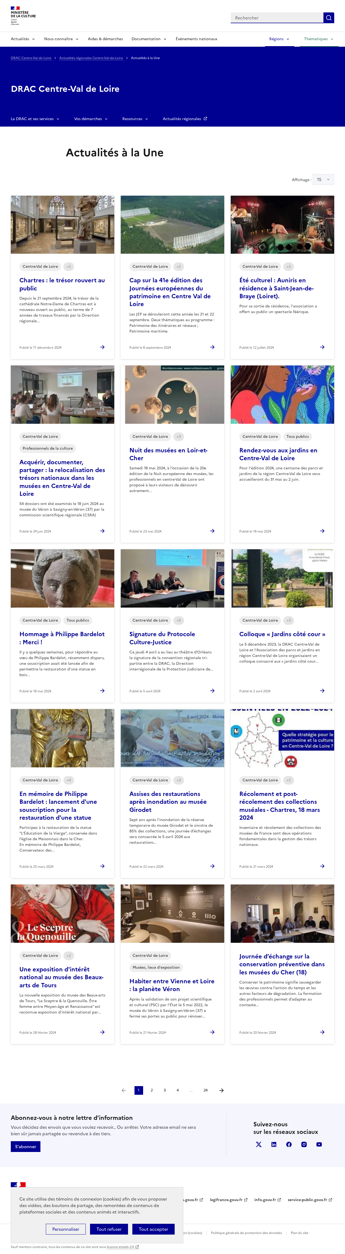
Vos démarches (88, 119)
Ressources (132, 119)
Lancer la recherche (328, 17)
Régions (276, 39)
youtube (319, 1144)
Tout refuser (109, 1229)
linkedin (273, 1144)
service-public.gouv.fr (307, 1200)
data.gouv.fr (187, 1200)
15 (319, 179)
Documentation (146, 39)
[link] (123, 1090)
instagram (304, 1144)
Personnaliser (65, 1229)
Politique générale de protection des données (246, 1233)
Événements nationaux (196, 39)
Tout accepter (153, 1229)
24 (205, 1090)
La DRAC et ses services (32, 119)
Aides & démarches (105, 39)
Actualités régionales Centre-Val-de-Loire (91, 58)
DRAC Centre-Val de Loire (31, 58)
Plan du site (299, 1233)
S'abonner (25, 1146)
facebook (289, 1144)
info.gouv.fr (265, 1200)
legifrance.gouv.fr (226, 1200)
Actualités (20, 39)
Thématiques (316, 39)
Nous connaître (58, 39)
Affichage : (307, 179)
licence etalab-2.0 (120, 1247)
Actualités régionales (182, 119)
